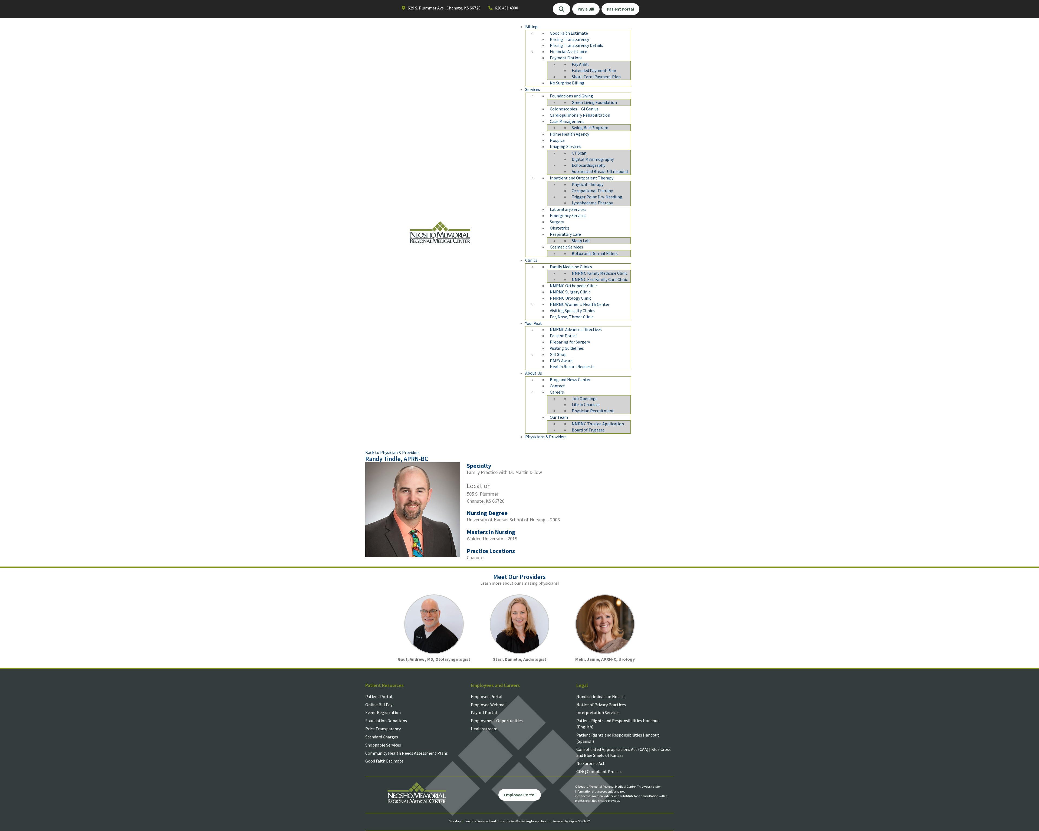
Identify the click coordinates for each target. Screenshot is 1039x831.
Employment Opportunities (497, 720)
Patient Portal (378, 696)
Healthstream (484, 728)
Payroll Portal (484, 712)
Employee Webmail (489, 704)
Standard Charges (381, 737)
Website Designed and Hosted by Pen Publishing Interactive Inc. (509, 821)
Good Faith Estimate (384, 761)
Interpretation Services (598, 712)
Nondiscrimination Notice (600, 696)
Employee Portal (486, 696)
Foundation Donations (386, 720)
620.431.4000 (506, 8)
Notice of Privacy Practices (601, 704)
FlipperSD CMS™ (579, 821)
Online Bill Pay (378, 704)
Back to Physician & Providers (392, 452)
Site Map (455, 821)
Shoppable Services (383, 745)
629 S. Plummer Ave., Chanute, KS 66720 (444, 8)
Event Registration (383, 712)
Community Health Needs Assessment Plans (406, 753)
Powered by (561, 821)
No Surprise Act (590, 763)
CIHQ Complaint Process (599, 771)
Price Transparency (383, 728)
